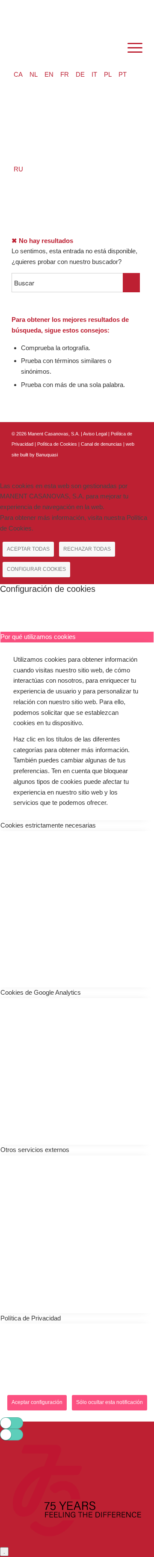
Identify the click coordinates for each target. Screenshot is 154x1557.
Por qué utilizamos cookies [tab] (38, 636)
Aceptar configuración (37, 1402)
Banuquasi (47, 454)
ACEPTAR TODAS (28, 549)
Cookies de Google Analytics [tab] (40, 992)
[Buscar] (110, 48)
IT (94, 74)
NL (34, 74)
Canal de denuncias (101, 444)
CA (18, 74)
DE (80, 74)
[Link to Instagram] (123, 464)
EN (48, 74)
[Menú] (130, 48)
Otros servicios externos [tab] (34, 1149)
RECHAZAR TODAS (87, 549)
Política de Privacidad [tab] (30, 1318)
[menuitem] (110, 48)
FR (64, 74)
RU (18, 169)
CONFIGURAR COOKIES (36, 569)
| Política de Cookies (56, 444)
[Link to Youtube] (136, 464)
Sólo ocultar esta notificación (109, 1402)
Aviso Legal (95, 433)
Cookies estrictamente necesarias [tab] (48, 825)
